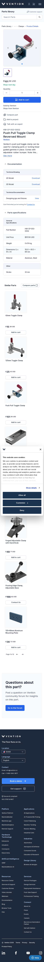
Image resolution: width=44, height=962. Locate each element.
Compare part (12, 115)
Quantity (6, 89)
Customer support (35, 12)
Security (32, 942)
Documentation (15, 164)
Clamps (21, 26)
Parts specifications (17, 212)
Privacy (24, 942)
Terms (18, 942)
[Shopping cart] (33, 4)
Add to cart (24, 100)
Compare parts (29, 285)
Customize (20, 503)
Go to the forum (15, 708)
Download (36, 178)
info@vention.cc (11, 770)
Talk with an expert (15, 124)
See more (7, 156)
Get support (15, 789)
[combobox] (13, 752)
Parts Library (6, 26)
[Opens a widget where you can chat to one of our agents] (35, 958)
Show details (31, 488)
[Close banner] (40, 449)
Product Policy (7, 946)
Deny (22, 510)
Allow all (22, 495)
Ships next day (9, 85)
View (37, 198)
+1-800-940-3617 (11, 773)
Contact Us (31, 204)
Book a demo (16, 781)
